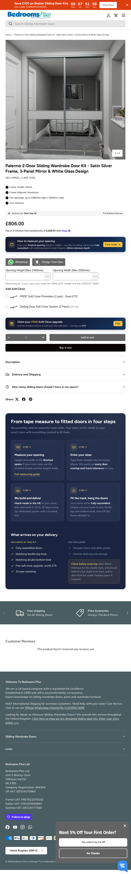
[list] (65, 99)
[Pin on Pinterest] (30, 399)
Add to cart (87, 337)
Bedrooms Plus (20, 861)
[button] (116, 15)
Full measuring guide (27, 474)
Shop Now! (108, 4)
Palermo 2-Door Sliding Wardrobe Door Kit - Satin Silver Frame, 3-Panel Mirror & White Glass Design (61, 35)
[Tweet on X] (16, 399)
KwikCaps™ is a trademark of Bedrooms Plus (49, 861)
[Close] (125, 826)
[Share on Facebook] (23, 399)
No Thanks (93, 853)
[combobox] (65, 23)
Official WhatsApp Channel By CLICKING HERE (55, 707)
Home (8, 35)
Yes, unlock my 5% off (93, 842)
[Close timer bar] (127, 5)
